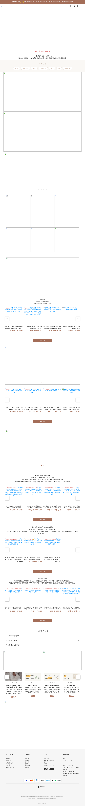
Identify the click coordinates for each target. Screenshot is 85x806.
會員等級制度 (9, 763)
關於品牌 (27, 759)
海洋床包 (43, 68)
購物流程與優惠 (10, 767)
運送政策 (27, 763)
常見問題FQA (9, 765)
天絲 (34, 68)
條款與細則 (8, 761)
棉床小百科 (47, 759)
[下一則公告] (83, 2)
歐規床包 (67, 68)
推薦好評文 (27, 767)
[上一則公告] (2, 2)
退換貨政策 (27, 765)
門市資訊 (27, 761)
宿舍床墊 (25, 68)
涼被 (16, 68)
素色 (52, 68)
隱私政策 (8, 759)
